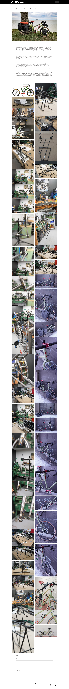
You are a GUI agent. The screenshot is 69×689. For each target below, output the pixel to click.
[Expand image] (23, 90)
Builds (17, 655)
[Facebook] (53, 685)
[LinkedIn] (55, 685)
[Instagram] (50, 685)
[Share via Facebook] (16, 658)
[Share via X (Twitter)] (18, 658)
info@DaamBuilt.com (34, 687)
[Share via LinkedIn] (21, 658)
